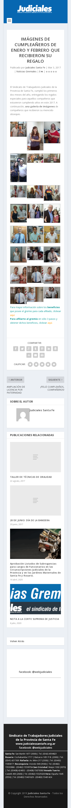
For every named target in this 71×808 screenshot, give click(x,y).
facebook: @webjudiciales (35, 672)
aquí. (12, 315)
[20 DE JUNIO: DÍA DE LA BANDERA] (35, 500)
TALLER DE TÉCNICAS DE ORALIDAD (31, 476)
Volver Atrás (17, 641)
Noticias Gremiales (26, 71)
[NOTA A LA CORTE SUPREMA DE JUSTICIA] (35, 599)
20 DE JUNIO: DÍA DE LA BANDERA (30, 520)
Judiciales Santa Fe (35, 67)
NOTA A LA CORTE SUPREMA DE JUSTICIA (34, 618)
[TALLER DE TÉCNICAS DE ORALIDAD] (35, 457)
